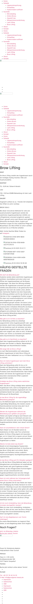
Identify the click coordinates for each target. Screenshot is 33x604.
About (6, 26)
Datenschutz (8, 582)
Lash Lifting (11, 22)
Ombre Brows (11, 16)
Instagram (6, 233)
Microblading (11, 14)
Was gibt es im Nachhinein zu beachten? (13, 339)
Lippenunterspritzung (14, 5)
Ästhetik (6, 3)
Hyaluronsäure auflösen (15, 9)
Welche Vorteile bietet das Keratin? (11, 444)
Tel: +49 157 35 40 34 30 (8, 575)
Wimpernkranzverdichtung (16, 20)
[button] (16, 275)
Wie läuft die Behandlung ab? (9, 275)
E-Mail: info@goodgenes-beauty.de (11, 577)
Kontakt (6, 29)
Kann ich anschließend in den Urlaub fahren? (14, 428)
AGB (5, 584)
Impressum (7, 579)
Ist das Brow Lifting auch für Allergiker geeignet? (16, 460)
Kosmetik (7, 12)
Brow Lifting (11, 24)
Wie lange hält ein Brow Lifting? (10, 349)
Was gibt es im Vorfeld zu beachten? (12, 319)
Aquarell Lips (11, 18)
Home (5, 1)
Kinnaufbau (11, 7)
